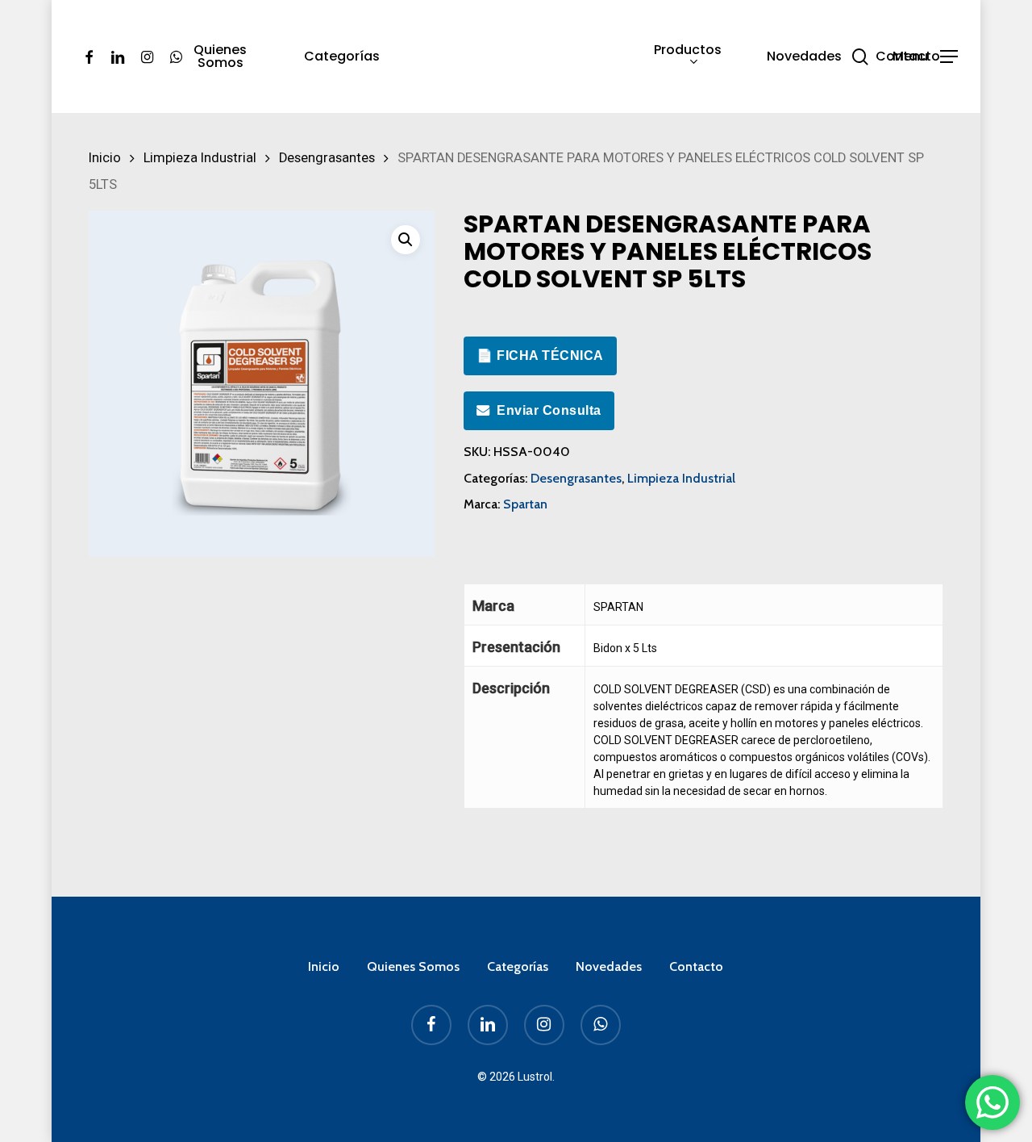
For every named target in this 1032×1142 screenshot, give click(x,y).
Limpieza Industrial (200, 157)
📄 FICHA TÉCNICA (540, 355)
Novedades (609, 966)
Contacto (696, 966)
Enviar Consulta (549, 410)
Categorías (517, 966)
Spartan (525, 504)
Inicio (105, 157)
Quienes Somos (413, 966)
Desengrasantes (327, 157)
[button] (925, 56)
